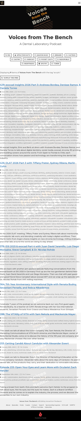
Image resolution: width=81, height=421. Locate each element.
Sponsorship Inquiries (53, 405)
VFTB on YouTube (37, 407)
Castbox (72, 55)
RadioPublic (64, 59)
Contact (34, 405)
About (8, 405)
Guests (27, 405)
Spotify (44, 63)
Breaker (58, 55)
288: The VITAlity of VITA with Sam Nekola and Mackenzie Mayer (38, 314)
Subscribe (48, 407)
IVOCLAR (65, 405)
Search (41, 405)
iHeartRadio (29, 63)
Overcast (31, 59)
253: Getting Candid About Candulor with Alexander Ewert (34, 343)
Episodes (15, 405)
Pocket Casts (47, 59)
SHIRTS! (72, 405)
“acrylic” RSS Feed (10, 78)
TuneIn (56, 63)
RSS (8, 55)
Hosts (22, 405)
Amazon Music (42, 55)
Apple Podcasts (23, 55)
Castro (17, 59)
